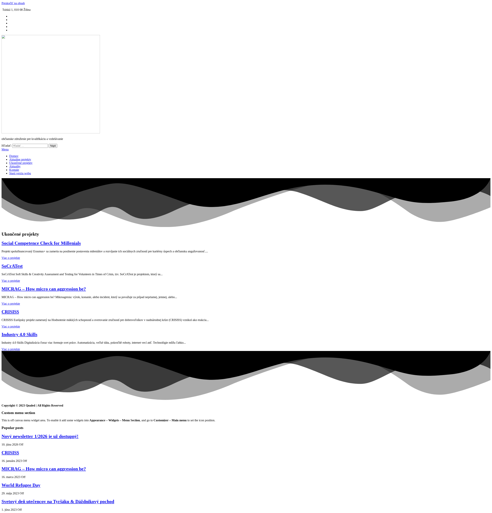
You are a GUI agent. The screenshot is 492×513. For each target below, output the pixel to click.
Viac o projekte (11, 257)
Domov (13, 156)
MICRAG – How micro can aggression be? (44, 288)
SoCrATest (12, 266)
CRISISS (10, 311)
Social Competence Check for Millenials (41, 243)
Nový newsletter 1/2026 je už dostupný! (40, 436)
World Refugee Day (21, 485)
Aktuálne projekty (20, 159)
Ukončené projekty (20, 163)
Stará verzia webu (20, 173)
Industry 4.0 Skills (19, 334)
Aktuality (15, 166)
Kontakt (14, 169)
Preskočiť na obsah (13, 3)
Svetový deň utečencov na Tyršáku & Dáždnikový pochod (58, 501)
